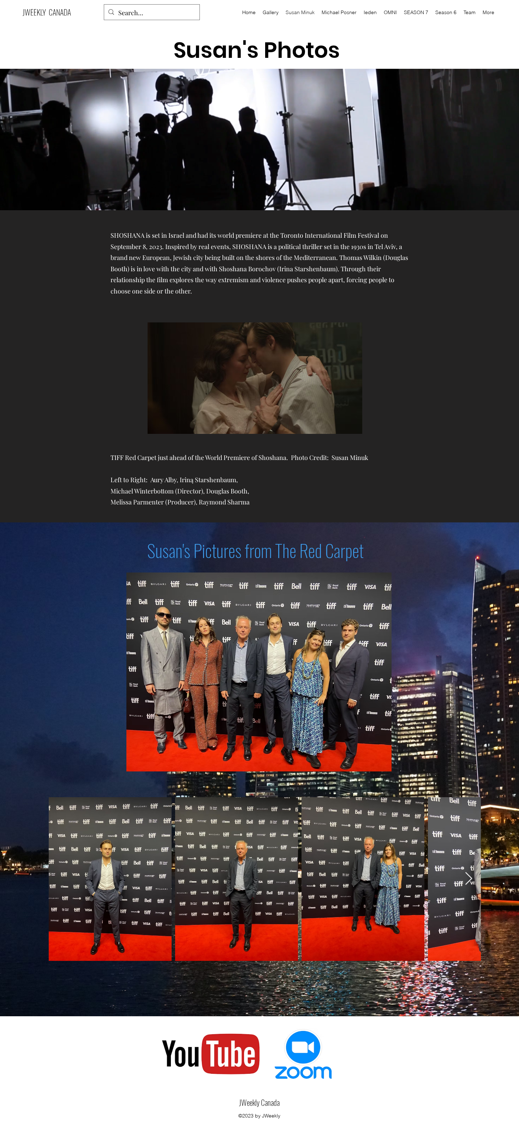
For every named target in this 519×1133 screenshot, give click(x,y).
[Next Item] (469, 879)
